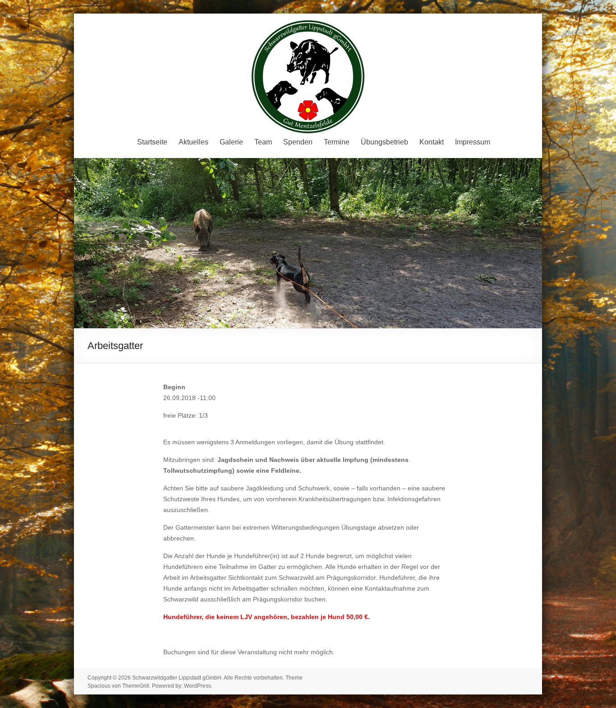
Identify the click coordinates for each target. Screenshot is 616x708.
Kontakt (431, 142)
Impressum (472, 142)
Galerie (231, 142)
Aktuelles (193, 142)
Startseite (152, 142)
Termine (336, 142)
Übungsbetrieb (384, 142)
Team (263, 142)
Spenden (298, 142)
